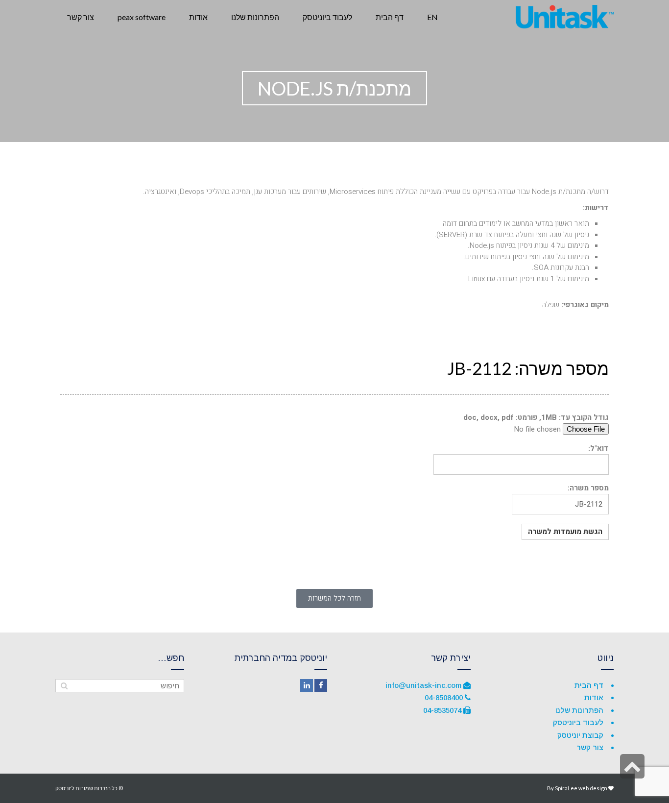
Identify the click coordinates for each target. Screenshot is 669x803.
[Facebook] (320, 685)
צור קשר (589, 747)
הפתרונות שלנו (579, 710)
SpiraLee (566, 788)
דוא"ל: (598, 448)
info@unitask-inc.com (423, 685)
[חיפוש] (63, 686)
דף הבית (588, 685)
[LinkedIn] (306, 685)
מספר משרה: (588, 488)
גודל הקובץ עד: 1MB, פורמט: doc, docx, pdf (536, 417)
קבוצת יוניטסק (580, 735)
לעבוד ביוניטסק (578, 722)
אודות (593, 697)
